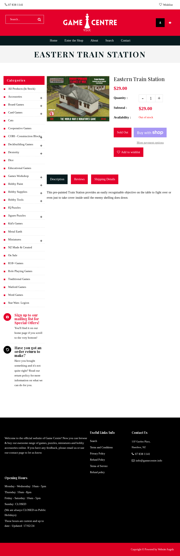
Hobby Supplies (17, 191)
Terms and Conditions (101, 447)
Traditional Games (19, 279)
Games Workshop (18, 176)
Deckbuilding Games (20, 144)
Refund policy (97, 472)
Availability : (122, 117)
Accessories (15, 96)
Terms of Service (99, 466)
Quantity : (121, 98)
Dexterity (13, 152)
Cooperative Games (19, 128)
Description (57, 179)
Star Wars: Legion (18, 302)
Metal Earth (15, 231)
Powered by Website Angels (159, 549)
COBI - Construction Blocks (25, 136)
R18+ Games (15, 263)
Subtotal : (120, 107)
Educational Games (19, 168)
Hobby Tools (15, 199)
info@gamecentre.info (149, 460)
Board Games (16, 104)
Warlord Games (17, 287)
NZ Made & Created (20, 247)
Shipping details (104, 179)
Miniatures (14, 239)
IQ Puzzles (14, 207)
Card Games (15, 112)
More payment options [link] (150, 142)
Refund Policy (97, 459)
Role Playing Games (20, 271)
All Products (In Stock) (21, 88)
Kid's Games (15, 223)
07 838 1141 (15, 4)
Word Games (15, 294)
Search (93, 441)
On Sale (12, 255)
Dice (11, 160)
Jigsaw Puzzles (17, 215)
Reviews (79, 179)
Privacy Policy (97, 453)
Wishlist (168, 4)
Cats (10, 120)
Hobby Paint (15, 183)
